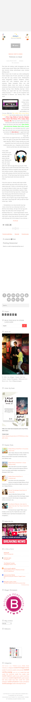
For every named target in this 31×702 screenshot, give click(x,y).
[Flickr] (22, 295)
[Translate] (24, 325)
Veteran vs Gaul (15, 57)
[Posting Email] (3, 224)
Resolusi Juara (8, 665)
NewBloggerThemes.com (16, 699)
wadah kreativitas (24, 676)
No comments (15, 62)
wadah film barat (16, 672)
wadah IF (4, 670)
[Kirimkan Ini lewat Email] (6, 225)
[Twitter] (9, 295)
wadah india (25, 674)
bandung (19, 665)
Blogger (19, 695)
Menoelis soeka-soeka (10, 581)
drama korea (25, 665)
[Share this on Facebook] (13, 220)
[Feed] (22, 300)
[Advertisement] (15, 15)
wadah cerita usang (15, 54)
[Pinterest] (9, 300)
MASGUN (6, 552)
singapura (11, 667)
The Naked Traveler (9, 563)
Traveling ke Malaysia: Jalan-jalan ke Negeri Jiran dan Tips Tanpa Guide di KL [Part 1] (18, 505)
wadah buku (9, 670)
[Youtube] (27, 295)
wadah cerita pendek (18, 670)
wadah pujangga (7, 683)
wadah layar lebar (13, 679)
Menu (16, 45)
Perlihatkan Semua (25, 584)
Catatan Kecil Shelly (9, 575)
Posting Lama (25, 234)
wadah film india (24, 672)
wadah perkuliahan (24, 681)
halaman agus (7, 558)
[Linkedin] (13, 300)
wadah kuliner (5, 678)
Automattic (13, 697)
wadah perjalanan (13, 681)
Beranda (17, 234)
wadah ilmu (18, 674)
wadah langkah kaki (15, 678)
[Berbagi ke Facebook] (10, 225)
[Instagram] (18, 295)
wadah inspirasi (7, 676)
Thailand (15, 665)
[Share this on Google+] (17, 220)
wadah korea (15, 676)
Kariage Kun (7, 559)
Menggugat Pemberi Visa (10, 564)
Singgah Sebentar (21, 693)
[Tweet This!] (15, 220)
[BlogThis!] (7, 225)
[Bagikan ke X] (9, 225)
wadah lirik (22, 679)
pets (7, 667)
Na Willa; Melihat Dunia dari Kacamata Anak (14, 583)
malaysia (4, 667)
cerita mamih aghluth (9, 568)
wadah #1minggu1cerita (21, 667)
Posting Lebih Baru (7, 234)
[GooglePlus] (13, 295)
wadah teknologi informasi (19, 683)
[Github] (18, 300)
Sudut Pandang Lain (8, 554)
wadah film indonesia (8, 674)
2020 (3, 665)
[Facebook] (4, 295)
